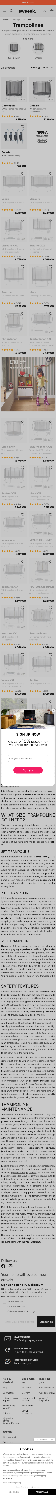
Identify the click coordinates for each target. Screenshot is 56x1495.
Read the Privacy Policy (12, 1483)
